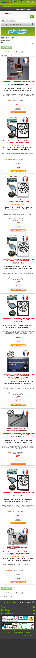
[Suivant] (13, 52)
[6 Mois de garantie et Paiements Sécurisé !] (10, 618)
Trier (2, 43)
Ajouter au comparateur (19, 112)
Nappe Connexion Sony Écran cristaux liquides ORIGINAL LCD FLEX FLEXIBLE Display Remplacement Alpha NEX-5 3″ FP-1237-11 (18, 95)
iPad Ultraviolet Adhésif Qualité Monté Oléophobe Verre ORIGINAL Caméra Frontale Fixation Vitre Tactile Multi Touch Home (18, 154)
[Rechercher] (32, 16)
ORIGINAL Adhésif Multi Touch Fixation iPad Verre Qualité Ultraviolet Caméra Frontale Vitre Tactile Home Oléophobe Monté (18, 506)
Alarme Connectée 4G (7, 633)
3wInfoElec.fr (5, 632)
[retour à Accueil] (3, 20)
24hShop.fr (25, 630)
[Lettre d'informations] (33, 602)
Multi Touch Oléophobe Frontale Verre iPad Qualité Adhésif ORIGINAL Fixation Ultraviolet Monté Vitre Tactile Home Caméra (18, 213)
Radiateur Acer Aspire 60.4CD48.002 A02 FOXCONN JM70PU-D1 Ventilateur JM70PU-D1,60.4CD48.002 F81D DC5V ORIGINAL (18, 565)
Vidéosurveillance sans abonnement (22, 633)
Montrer (21, 43)
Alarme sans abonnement (24, 632)
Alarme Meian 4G (13, 632)
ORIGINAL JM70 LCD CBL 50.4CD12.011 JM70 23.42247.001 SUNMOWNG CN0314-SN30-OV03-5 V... (18, 442)
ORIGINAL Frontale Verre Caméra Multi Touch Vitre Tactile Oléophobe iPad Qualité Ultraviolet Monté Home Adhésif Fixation (18, 273)
